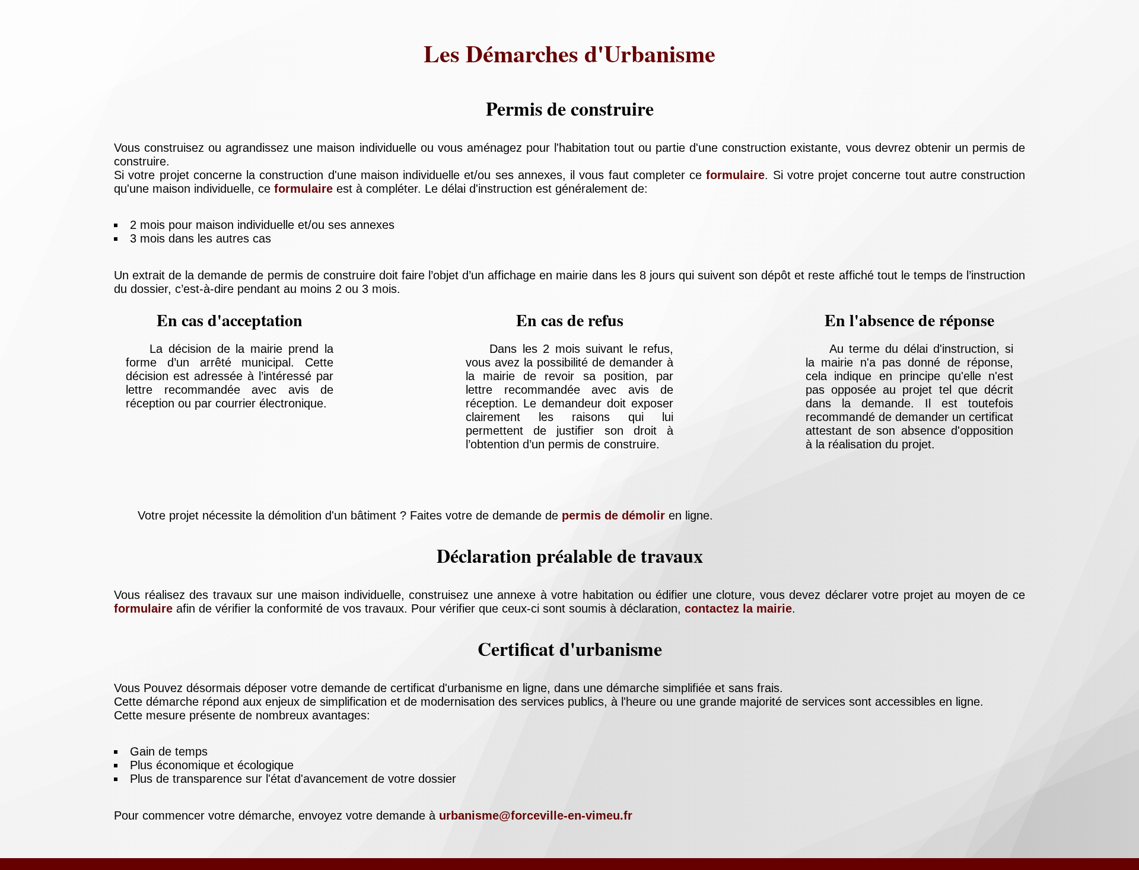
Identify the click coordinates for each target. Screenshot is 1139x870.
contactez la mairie (738, 608)
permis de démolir (613, 515)
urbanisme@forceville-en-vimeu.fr (535, 815)
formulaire (735, 174)
